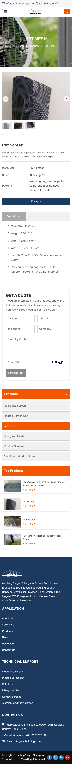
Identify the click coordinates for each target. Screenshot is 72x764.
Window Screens (14, 446)
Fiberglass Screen (15, 405)
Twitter (55, 757)
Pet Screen (28, 501)
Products (7, 631)
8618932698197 (49, 3)
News (5, 637)
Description (14, 216)
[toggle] (5, 11)
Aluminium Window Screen (20, 456)
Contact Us (8, 649)
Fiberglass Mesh (14, 436)
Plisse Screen (30, 519)
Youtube (67, 757)
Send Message (16, 372)
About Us (7, 618)
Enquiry (37, 201)
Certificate (8, 624)
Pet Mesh (9, 426)
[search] (67, 11)
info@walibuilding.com (19, 3)
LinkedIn (61, 757)
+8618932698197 (36, 735)
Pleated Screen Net (16, 415)
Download (8, 643)
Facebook (49, 757)
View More (28, 490)
